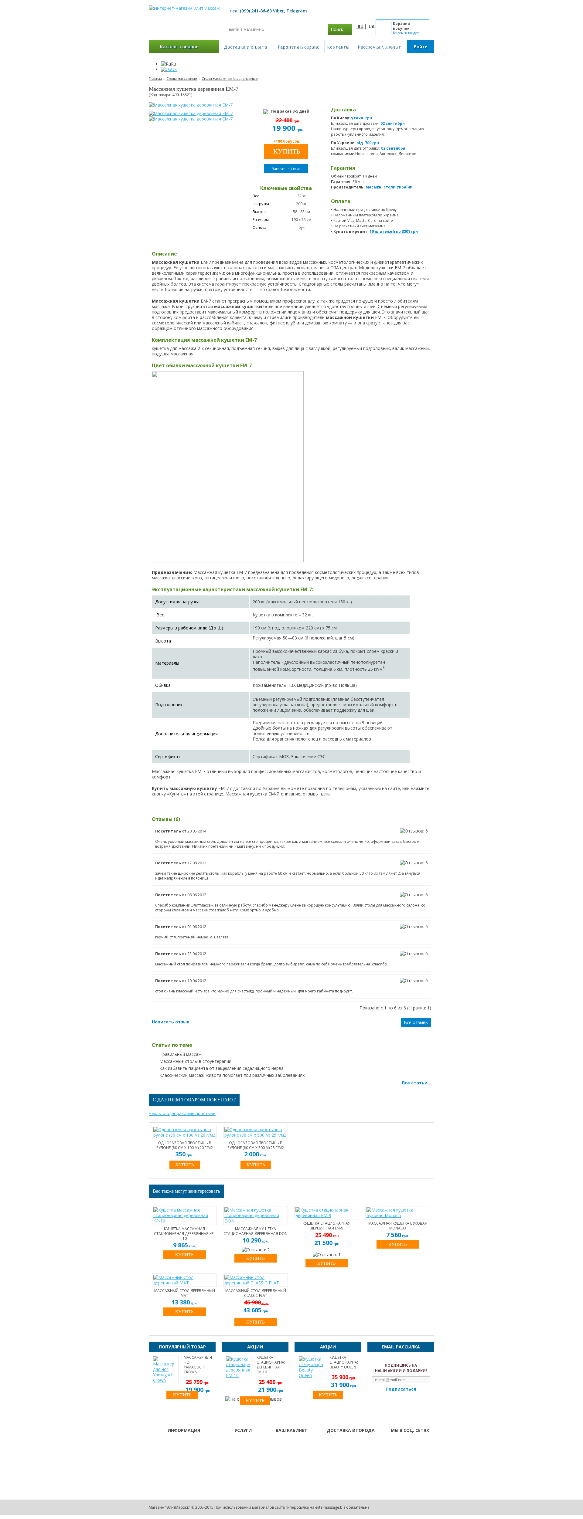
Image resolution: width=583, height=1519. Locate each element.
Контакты (339, 46)
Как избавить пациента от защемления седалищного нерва (221, 1068)
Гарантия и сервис (298, 46)
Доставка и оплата (246, 46)
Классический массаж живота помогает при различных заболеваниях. (232, 1075)
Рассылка (284, 1458)
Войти (421, 46)
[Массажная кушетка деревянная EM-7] (191, 105)
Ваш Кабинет (288, 1442)
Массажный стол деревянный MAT (184, 1293)
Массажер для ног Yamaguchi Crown (198, 1365)
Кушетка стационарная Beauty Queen (343, 1362)
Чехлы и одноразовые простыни (182, 1113)
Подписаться (401, 1389)
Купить (184, 1254)
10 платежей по (394, 231)
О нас (231, 1442)
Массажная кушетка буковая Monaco (397, 1226)
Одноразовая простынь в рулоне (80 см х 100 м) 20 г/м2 (184, 1145)
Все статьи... (416, 1083)
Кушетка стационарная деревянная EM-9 (326, 1226)
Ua (174, 69)
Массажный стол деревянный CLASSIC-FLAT (255, 1293)
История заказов (291, 1450)
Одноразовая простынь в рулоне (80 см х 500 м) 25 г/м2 (255, 1145)
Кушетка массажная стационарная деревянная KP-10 (184, 1233)
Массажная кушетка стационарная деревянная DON (255, 1231)
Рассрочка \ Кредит (379, 46)
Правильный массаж (180, 1054)
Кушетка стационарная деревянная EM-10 (271, 1365)
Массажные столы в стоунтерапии (195, 1061)
